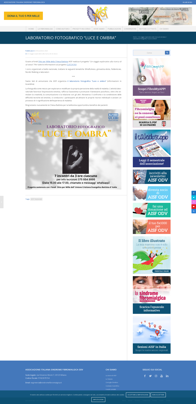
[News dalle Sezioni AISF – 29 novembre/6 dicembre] (2, 202)
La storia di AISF (111, 375)
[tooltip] (193, 193)
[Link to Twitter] (150, 376)
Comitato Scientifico (112, 386)
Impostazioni (98, 399)
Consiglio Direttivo (112, 382)
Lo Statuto (109, 379)
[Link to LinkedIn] (167, 376)
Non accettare (158, 395)
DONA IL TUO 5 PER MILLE (23, 16)
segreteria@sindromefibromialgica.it (46, 382)
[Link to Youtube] (161, 376)
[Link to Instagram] (156, 376)
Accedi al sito (187, 2)
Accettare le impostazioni (138, 395)
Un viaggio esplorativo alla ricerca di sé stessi (42, 54)
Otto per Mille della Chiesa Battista (53, 61)
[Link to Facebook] (145, 376)
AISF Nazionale (36, 199)
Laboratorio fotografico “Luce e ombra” (70, 38)
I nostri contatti (111, 389)
